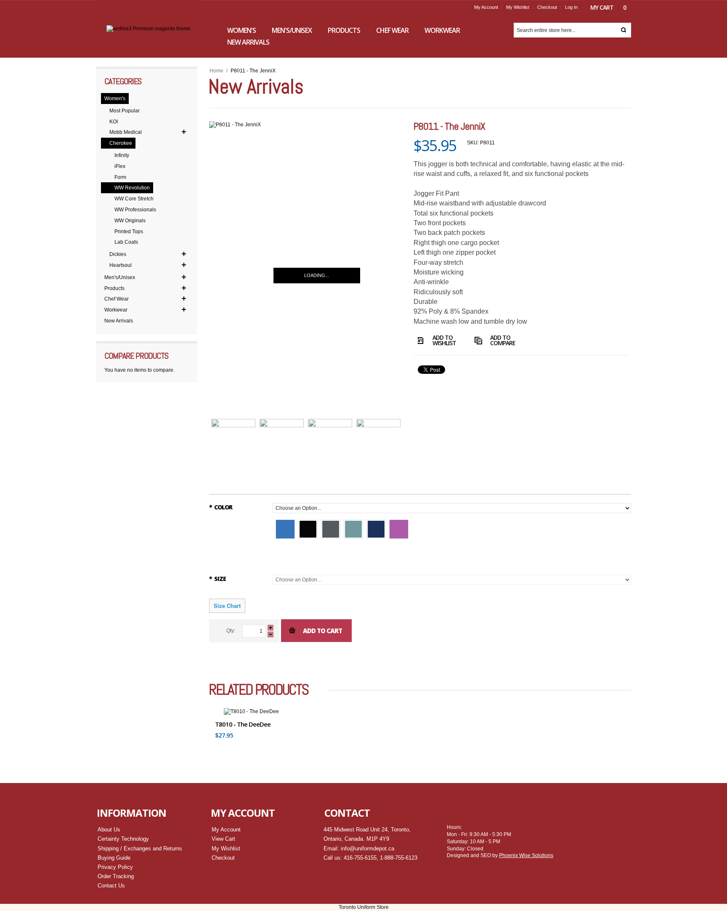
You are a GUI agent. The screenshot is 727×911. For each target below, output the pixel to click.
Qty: (230, 631)
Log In (571, 7)
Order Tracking (116, 876)
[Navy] (376, 529)
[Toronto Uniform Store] (148, 29)
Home (216, 71)
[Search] (623, 30)
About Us (109, 829)
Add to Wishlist (444, 341)
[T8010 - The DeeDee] (251, 711)
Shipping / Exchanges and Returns (140, 848)
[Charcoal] (330, 529)
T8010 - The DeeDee (243, 724)
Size (217, 579)
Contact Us (111, 885)
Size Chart (227, 606)
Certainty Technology (123, 839)
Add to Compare (502, 341)
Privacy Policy (115, 867)
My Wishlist (517, 7)
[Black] (308, 529)
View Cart (223, 839)
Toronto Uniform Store (364, 907)
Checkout (547, 7)
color (220, 507)
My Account (486, 7)
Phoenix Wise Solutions (526, 855)
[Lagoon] (353, 529)
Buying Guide (114, 858)
